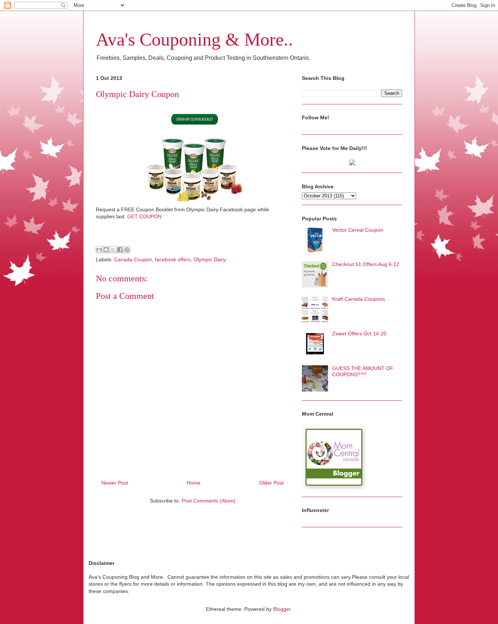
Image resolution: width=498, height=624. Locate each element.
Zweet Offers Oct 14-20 (359, 333)
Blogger (282, 609)
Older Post (271, 483)
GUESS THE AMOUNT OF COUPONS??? (362, 371)
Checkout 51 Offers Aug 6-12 (365, 264)
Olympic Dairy (210, 259)
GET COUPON (144, 216)
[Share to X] (113, 249)
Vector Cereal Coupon (357, 230)
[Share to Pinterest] (127, 249)
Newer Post (114, 483)
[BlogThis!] (106, 249)
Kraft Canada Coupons (358, 299)
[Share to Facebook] (120, 249)
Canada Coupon (133, 259)
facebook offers (173, 259)
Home (194, 483)
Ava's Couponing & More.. (194, 39)
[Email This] (99, 249)
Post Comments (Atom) (209, 501)
